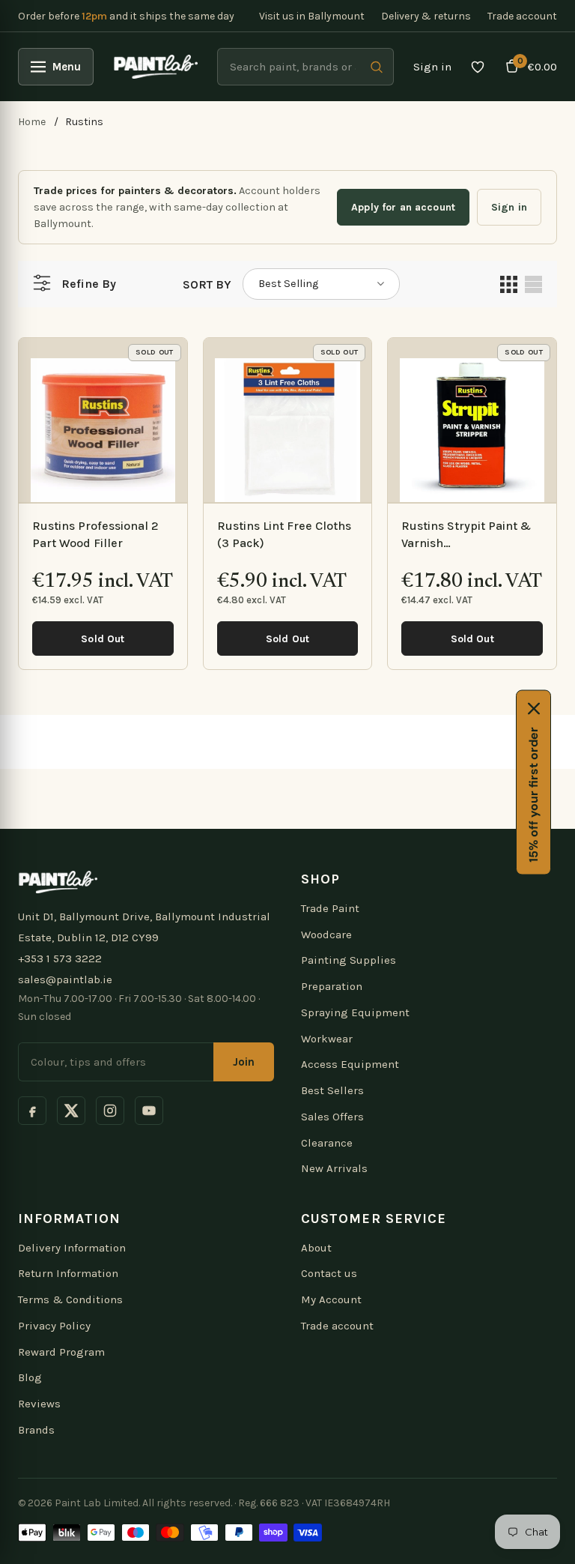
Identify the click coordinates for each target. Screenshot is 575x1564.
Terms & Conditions (70, 1299)
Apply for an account (403, 207)
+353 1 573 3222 (60, 958)
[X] (71, 1110)
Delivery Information (72, 1247)
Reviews (39, 1403)
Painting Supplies (348, 960)
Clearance (327, 1143)
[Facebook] (32, 1110)
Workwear (327, 1038)
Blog (30, 1377)
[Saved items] (477, 66)
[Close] (534, 708)
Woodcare (326, 934)
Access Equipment (350, 1064)
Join (244, 1062)
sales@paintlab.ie (65, 979)
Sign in (432, 66)
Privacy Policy (54, 1325)
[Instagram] (110, 1110)
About (316, 1247)
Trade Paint (330, 908)
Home (32, 121)
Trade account (522, 16)
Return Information (68, 1273)
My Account (331, 1299)
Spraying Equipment (355, 1012)
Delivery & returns (426, 16)
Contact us (329, 1273)
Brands (36, 1430)
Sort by (207, 284)
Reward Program (61, 1352)
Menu (66, 66)
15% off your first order (533, 794)
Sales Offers (332, 1116)
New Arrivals (334, 1168)
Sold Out (102, 638)
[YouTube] (149, 1110)
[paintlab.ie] (155, 67)
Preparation (331, 986)
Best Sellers (332, 1090)
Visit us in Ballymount (312, 16)
